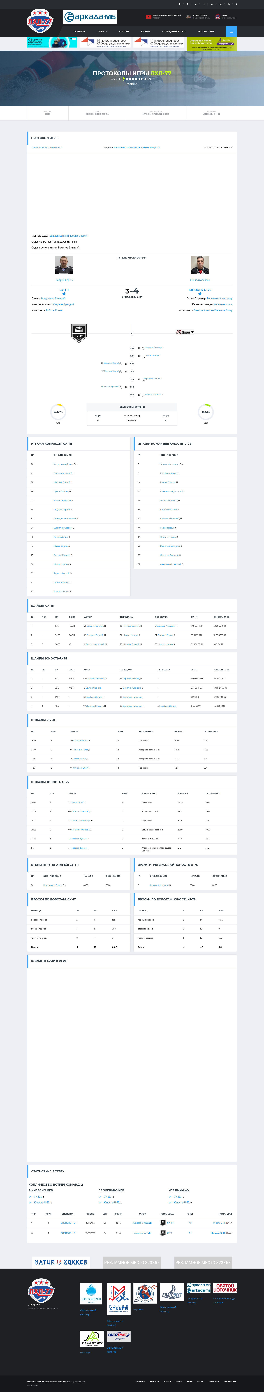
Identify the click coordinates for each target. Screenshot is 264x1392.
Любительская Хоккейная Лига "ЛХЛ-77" (46, 1382)
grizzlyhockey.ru (201, 18)
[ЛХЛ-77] (212, 43)
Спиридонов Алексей (65, 518)
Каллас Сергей (78, 235)
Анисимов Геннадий (170, 564)
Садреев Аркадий (63, 304)
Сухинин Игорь (168, 537)
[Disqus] (132, 1013)
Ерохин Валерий (62, 500)
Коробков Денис (152, 378)
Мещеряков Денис (63, 464)
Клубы (145, 31)
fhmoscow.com (229, 18)
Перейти (157, 18)
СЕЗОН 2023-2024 (97, 113)
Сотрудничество (174, 31)
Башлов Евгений (59, 235)
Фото (200, 1381)
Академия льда (141, 1223)
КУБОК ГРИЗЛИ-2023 (156, 113)
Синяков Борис (61, 582)
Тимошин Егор (61, 591)
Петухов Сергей (111, 371)
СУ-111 (116, 79)
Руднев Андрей (62, 573)
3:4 (190, 1233)
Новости (154, 1381)
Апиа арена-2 (141, 1233)
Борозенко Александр (220, 298)
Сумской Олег (61, 491)
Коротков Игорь (223, 304)
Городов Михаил (62, 555)
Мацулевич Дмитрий (53, 298)
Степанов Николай (169, 518)
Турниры (79, 31)
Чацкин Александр (169, 464)
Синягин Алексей (200, 280)
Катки (190, 1381)
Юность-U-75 (140, 79)
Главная (132, 84)
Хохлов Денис (61, 537)
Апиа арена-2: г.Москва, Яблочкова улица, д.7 (137, 148)
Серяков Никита (168, 509)
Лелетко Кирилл (153, 394)
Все (48, 113)
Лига (101, 31)
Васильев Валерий (170, 546)
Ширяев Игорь (61, 564)
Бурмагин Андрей (63, 528)
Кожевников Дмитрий (171, 491)
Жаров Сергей (61, 546)
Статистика (213, 1381)
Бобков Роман (54, 310)
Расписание (206, 31)
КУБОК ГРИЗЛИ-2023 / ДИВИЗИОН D (46, 148)
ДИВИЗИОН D (211, 113)
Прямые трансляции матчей (167, 15)
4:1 (190, 1223)
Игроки (124, 31)
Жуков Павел (167, 528)
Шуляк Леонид (152, 355)
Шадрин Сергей (64, 280)
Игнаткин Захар (223, 310)
